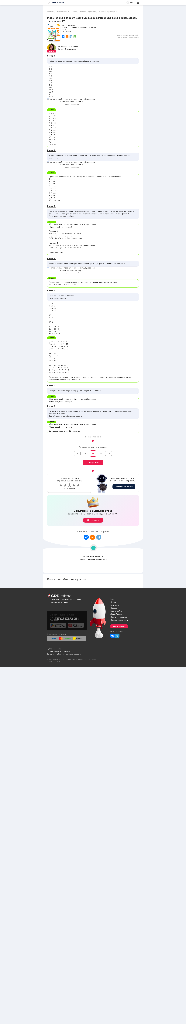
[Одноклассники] (67, 36)
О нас (113, 602)
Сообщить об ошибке (124, 487)
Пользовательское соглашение (58, 651)
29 (108, 454)
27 (93, 453)
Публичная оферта (54, 649)
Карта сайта (116, 611)
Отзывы (113, 608)
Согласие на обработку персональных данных (64, 654)
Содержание (93, 462)
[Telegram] (71, 36)
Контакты (114, 605)
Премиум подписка (118, 617)
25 (77, 454)
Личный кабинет (117, 614)
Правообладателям (119, 620)
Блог (112, 599)
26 (85, 454)
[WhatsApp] (75, 36)
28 (101, 454)
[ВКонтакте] (63, 36)
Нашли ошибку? (119, 626)
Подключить (93, 520)
